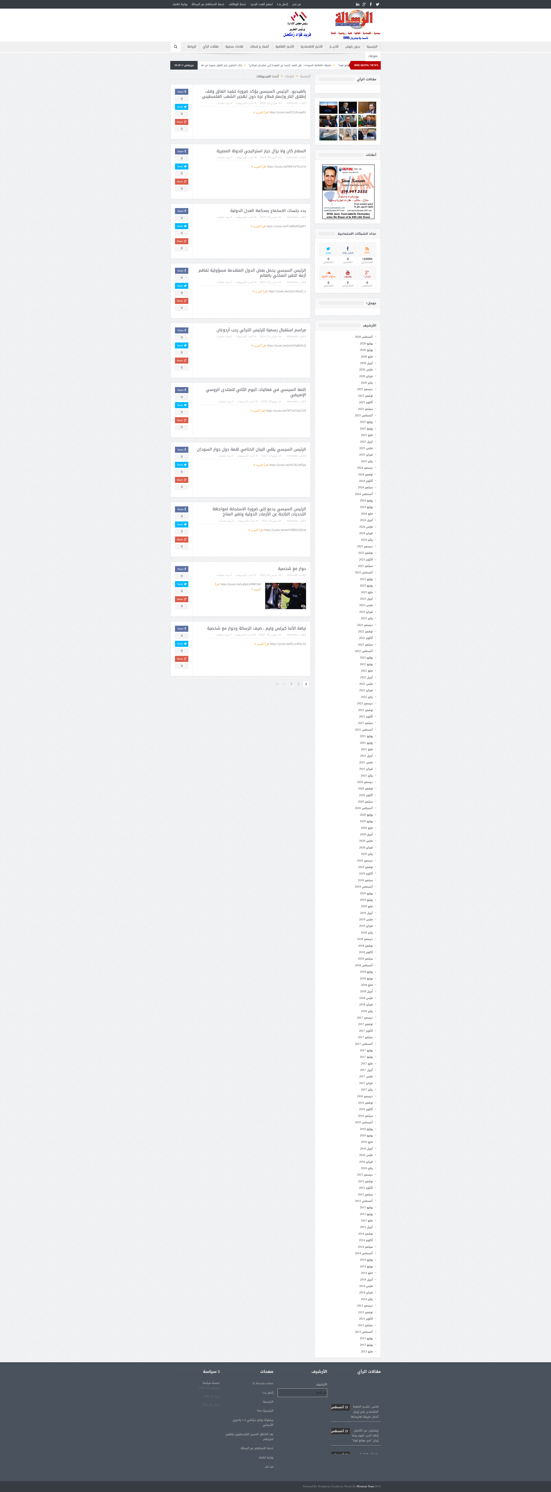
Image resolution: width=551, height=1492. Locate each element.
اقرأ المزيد (262, 112)
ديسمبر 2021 (365, 703)
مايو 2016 (367, 1142)
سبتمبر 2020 (365, 801)
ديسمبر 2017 (365, 1017)
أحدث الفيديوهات (244, 103)
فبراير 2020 (366, 847)
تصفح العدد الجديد (261, 4)
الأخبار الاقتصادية (312, 47)
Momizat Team (365, 1486)
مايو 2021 (367, 749)
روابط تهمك (179, 4)
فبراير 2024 (366, 533)
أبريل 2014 (366, 1279)
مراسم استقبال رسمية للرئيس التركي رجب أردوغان (261, 330)
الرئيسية (372, 47)
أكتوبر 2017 (366, 1030)
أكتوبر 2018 (366, 952)
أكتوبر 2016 (366, 1109)
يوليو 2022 (366, 657)
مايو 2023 (367, 592)
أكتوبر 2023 (366, 559)
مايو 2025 (367, 435)
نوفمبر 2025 (365, 395)
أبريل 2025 (366, 441)
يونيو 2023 (366, 585)
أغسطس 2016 (364, 1122)
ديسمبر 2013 (365, 1305)
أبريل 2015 (366, 1227)
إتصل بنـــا (282, 4)
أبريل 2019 (366, 913)
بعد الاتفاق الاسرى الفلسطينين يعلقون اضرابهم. (249, 1436)
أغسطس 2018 (364, 965)
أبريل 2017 (366, 1070)
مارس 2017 (366, 1076)
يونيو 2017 (366, 1056)
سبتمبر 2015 (365, 1194)
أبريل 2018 (366, 991)
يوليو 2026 (366, 343)
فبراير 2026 (366, 376)
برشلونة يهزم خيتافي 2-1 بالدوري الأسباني (252, 1422)
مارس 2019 (366, 919)
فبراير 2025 (366, 454)
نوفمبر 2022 (365, 631)
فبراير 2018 (366, 1004)
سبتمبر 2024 (365, 487)
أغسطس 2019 (364, 886)
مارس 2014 (366, 1286)
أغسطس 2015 (364, 1201)
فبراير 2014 (366, 1292)
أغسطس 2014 (364, 1253)
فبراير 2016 (366, 1161)
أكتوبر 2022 (366, 638)
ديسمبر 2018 (365, 939)
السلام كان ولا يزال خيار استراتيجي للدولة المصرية (261, 151)
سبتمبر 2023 (365, 566)
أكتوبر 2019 (366, 873)
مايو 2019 (367, 906)
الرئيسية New (265, 1410)
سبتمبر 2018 (365, 958)
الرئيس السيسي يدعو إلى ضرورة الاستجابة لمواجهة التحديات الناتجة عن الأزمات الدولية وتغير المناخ (259, 511)
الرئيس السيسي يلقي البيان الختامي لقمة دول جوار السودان (251, 449)
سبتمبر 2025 (365, 409)
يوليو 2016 (366, 1129)
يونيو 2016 (366, 1135)
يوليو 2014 (366, 1259)
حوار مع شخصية (292, 569)
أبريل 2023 (366, 598)
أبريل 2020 (366, 834)
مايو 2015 (367, 1220)
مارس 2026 (366, 369)
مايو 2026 (367, 356)
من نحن (296, 4)
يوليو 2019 (366, 893)
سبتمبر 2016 (365, 1116)
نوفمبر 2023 (365, 552)
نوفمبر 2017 (365, 1024)
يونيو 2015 (366, 1214)
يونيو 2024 (366, 507)
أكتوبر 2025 (366, 402)
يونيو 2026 (366, 350)
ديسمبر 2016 (365, 1096)
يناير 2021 (367, 775)
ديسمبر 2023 (365, 546)
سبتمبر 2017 (365, 1037)
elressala (292, 103)
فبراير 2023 (366, 612)
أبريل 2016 (366, 1148)
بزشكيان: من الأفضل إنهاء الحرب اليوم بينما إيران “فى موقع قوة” (355, 1406)
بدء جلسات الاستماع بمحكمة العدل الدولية (268, 211)
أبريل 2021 (366, 755)
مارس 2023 (366, 605)
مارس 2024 (366, 526)
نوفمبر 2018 (365, 945)
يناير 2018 (367, 1011)
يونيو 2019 (366, 899)
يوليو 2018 (366, 971)
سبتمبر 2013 (365, 1325)
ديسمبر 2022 (365, 625)
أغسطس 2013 (364, 1332)
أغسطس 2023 (364, 572)
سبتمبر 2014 (365, 1246)
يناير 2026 (367, 382)
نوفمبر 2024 (365, 474)
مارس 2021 (366, 762)
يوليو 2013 (366, 1338)
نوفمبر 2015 (365, 1181)
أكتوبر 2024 (366, 481)
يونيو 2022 (366, 664)
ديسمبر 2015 (365, 1174)
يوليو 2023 (366, 579)
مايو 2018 (367, 985)
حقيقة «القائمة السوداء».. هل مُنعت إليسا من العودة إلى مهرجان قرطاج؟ (355, 1429)
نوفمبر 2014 (365, 1233)
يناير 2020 (367, 854)
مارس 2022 (366, 683)
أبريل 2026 (366, 363)
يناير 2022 (367, 697)
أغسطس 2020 (364, 808)
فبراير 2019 (366, 926)
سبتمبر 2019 (365, 880)
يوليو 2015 (366, 1207)
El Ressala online (263, 1383)
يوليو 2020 (366, 814)
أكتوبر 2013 (366, 1318)
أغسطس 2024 (364, 494)
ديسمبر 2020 (365, 782)
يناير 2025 (367, 461)
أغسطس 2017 (364, 1044)
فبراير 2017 (366, 1083)
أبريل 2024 (366, 520)
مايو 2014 (367, 1273)
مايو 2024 (367, 513)
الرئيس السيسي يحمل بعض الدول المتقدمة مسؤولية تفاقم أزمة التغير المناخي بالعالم (252, 273)
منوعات (373, 56)
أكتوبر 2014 (366, 1240)
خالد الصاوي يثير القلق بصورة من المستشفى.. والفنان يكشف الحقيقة (275, 65)
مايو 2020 (367, 828)
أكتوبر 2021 (366, 716)
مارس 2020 (366, 840)
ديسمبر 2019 (365, 860)
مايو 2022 (367, 670)
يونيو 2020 (366, 821)
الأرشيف (321, 1384)
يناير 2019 (367, 932)
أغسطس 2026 (364, 336)
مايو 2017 (367, 1063)
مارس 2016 (366, 1155)
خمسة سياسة (211, 1383)
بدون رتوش (352, 47)
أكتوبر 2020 (366, 795)
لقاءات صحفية (234, 47)
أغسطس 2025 (364, 415)
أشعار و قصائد (259, 47)
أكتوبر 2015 (366, 1187)
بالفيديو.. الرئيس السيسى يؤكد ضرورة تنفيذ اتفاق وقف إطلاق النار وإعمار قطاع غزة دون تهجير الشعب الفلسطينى (254, 94)
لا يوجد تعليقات (224, 103)
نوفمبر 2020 (365, 788)
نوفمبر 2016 (365, 1102)
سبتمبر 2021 (365, 723)
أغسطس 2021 (364, 729)
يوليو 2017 (366, 1050)
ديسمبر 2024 (365, 467)
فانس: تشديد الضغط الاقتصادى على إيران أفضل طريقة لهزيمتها (355, 1382)
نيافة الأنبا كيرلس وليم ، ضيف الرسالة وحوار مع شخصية (256, 628)
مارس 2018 (366, 998)
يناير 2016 (367, 1168)
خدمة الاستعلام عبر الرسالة (208, 4)
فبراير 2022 (366, 690)
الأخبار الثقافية (285, 47)
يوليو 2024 (366, 500)
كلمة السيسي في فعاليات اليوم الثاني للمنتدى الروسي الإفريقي (256, 392)
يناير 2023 (367, 618)
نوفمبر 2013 (365, 1312)
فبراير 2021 (366, 769)
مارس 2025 (366, 448)
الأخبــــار (334, 47)
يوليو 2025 (366, 422)
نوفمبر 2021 (365, 710)
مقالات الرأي (211, 47)
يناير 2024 (367, 539)
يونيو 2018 (366, 978)
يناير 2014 (367, 1299)
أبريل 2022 (366, 677)
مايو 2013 (367, 1351)
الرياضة (191, 47)
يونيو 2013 (366, 1344)
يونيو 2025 (366, 428)
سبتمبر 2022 (365, 644)
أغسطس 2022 (364, 651)
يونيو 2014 (366, 1266)
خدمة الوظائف (237, 4)
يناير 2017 (367, 1089)
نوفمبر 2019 (365, 867)
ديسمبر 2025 (365, 389)
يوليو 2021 (366, 736)
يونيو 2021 (366, 742)
